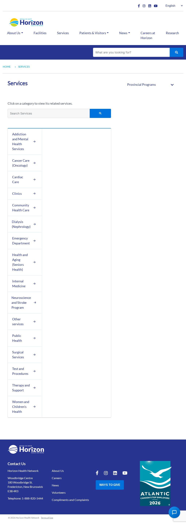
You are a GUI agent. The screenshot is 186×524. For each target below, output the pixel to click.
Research (172, 33)
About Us (13, 33)
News (123, 33)
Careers (57, 478)
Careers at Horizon (148, 35)
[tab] (25, 141)
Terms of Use (47, 517)
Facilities (40, 33)
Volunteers (59, 492)
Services (63, 33)
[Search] (176, 52)
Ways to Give (109, 484)
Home (7, 66)
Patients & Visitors (92, 33)
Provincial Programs (141, 84)
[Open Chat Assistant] (174, 512)
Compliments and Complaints (70, 499)
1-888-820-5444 (32, 498)
